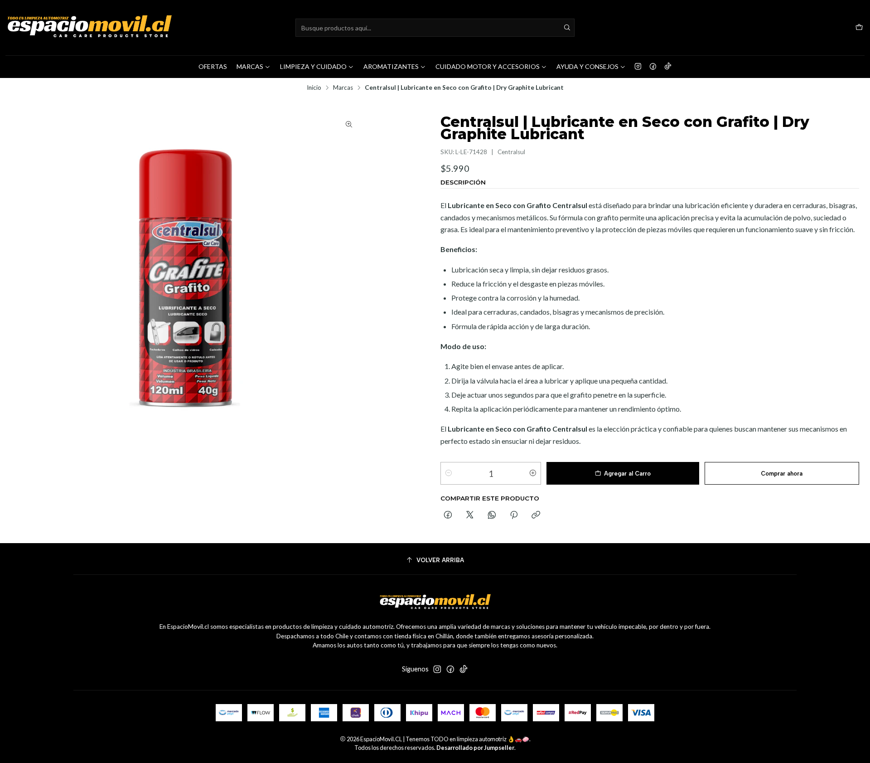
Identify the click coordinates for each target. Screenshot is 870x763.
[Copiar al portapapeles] (535, 515)
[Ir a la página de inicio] (89, 27)
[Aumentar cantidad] (533, 473)
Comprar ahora (781, 473)
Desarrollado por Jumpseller (475, 747)
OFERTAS (212, 66)
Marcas (343, 88)
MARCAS (250, 66)
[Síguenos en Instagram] (638, 66)
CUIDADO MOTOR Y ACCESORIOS (487, 66)
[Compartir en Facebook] (447, 515)
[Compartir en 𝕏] (470, 515)
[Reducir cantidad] (448, 473)
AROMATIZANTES (391, 66)
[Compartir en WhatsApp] (491, 515)
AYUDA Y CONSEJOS (587, 66)
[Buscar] (567, 28)
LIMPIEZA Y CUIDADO (313, 66)
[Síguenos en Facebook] (653, 66)
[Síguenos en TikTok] (668, 66)
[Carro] (859, 27)
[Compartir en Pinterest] (514, 515)
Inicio (314, 88)
